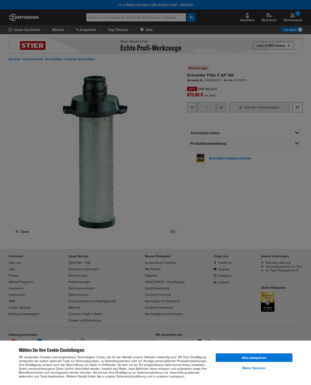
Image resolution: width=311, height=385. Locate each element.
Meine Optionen (254, 368)
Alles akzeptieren (254, 357)
